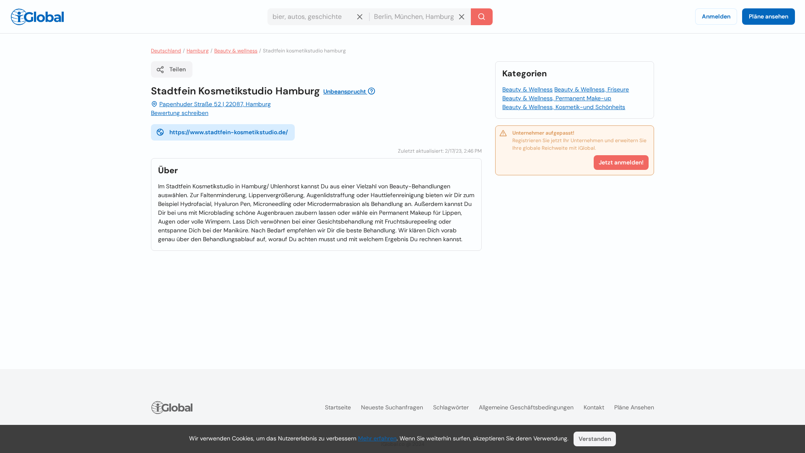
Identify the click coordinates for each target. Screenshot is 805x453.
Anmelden (716, 16)
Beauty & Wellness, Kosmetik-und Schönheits (563, 107)
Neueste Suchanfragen (392, 407)
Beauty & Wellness (527, 89)
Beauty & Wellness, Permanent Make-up (556, 98)
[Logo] (37, 16)
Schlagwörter (451, 407)
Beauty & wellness (235, 50)
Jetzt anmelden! (621, 162)
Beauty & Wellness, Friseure (591, 89)
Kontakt (594, 407)
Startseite (338, 407)
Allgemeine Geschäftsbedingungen (526, 407)
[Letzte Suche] (482, 16)
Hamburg (198, 50)
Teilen (177, 69)
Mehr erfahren (377, 438)
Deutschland (166, 50)
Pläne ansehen (768, 16)
